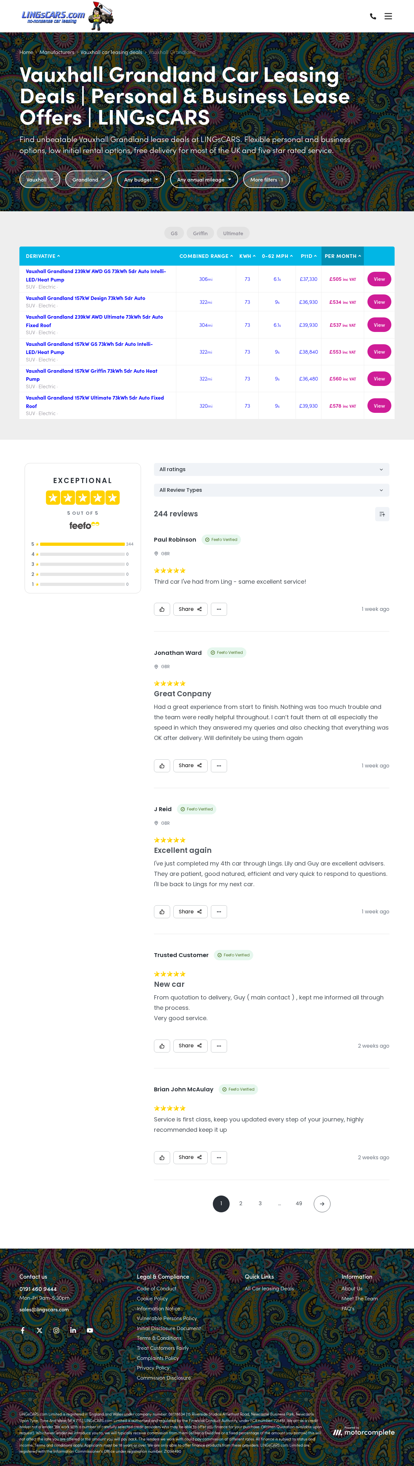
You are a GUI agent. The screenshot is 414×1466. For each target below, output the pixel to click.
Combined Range (204, 255)
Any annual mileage (200, 179)
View (379, 278)
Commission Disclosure (164, 1377)
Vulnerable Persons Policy (167, 1317)
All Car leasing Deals (269, 1288)
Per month (341, 255)
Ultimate (233, 233)
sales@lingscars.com (44, 1309)
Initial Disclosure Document (169, 1327)
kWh (245, 255)
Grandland (85, 179)
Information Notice (158, 1308)
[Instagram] (56, 1331)
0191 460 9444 (38, 1288)
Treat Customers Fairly (163, 1347)
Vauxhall (37, 179)
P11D (306, 255)
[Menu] (388, 16)
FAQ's (348, 1308)
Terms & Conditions (159, 1337)
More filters (266, 179)
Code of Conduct (156, 1288)
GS (174, 233)
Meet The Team (360, 1298)
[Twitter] (39, 1331)
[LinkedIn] (73, 1331)
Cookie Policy (152, 1298)
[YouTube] (90, 1331)
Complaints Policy (158, 1357)
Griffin (200, 233)
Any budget (137, 179)
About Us (352, 1288)
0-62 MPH (275, 255)
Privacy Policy (153, 1367)
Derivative (41, 255)
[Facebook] (22, 1331)
